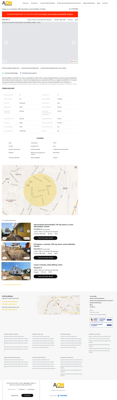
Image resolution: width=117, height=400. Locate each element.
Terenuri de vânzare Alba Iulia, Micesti (71, 338)
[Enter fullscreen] (75, 167)
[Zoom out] (75, 213)
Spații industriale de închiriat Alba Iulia (71, 362)
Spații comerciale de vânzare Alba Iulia (100, 336)
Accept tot (27, 395)
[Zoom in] (75, 210)
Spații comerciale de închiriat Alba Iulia (71, 360)
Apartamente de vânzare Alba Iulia (13, 336)
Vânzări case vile (37, 334)
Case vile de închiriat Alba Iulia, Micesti (43, 366)
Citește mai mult (8, 88)
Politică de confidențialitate (98, 314)
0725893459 (14, 301)
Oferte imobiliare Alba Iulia (10, 68)
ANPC (91, 310)
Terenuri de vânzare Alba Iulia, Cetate (71, 341)
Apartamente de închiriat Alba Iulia (13, 360)
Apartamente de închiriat (12, 357)
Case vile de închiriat (39, 357)
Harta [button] (74, 61)
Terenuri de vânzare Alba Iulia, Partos (71, 345)
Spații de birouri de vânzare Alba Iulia (99, 338)
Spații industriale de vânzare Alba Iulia (99, 348)
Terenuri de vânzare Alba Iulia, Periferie (71, 343)
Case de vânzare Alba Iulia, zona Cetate (53, 68)
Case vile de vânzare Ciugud (40, 347)
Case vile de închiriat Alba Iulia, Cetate (43, 362)
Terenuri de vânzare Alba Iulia (69, 336)
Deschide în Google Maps (9, 309)
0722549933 (5, 301)
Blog (98, 3)
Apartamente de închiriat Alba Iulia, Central (16, 364)
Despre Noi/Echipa (89, 3)
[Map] (40, 190)
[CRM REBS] (62, 395)
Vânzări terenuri (66, 334)
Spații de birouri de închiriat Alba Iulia (71, 364)
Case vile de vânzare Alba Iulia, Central (43, 343)
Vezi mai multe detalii (45, 238)
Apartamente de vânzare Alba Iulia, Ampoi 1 (16, 347)
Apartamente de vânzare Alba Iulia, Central (16, 341)
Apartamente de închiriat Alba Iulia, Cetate (16, 362)
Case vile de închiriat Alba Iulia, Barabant (43, 368)
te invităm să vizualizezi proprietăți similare (56, 14)
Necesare (13, 389)
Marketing (31, 389)
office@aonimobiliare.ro (9, 304)
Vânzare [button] (25, 3)
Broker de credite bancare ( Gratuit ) (69, 3)
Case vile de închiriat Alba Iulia (40, 360)
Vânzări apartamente (11, 334)
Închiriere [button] (34, 3)
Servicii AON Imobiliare (47, 3)
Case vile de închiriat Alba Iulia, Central (43, 364)
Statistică (22, 389)
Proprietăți (93, 296)
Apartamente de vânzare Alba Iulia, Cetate (16, 338)
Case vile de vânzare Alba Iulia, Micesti (43, 341)
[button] (6, 42)
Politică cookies (94, 312)
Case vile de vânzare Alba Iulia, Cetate (43, 338)
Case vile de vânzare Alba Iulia (40, 336)
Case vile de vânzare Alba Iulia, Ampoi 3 (43, 345)
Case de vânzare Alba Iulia (29, 68)
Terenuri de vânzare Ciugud (68, 347)
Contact (105, 3)
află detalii (27, 383)
